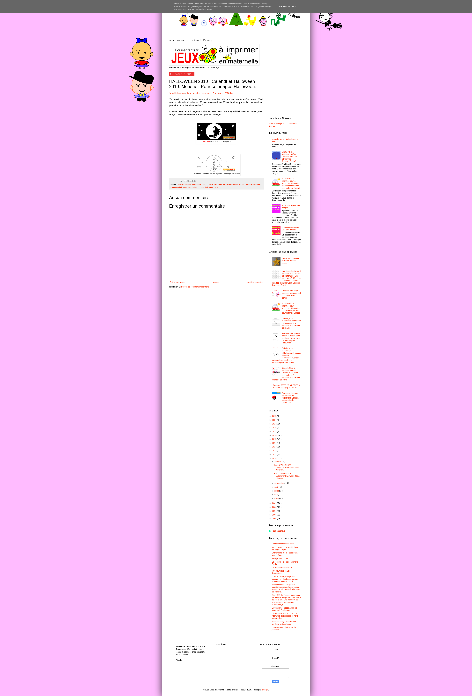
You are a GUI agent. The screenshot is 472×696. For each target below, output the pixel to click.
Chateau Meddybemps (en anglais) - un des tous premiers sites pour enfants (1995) (285, 578)
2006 (274, 515)
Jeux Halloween (177, 93)
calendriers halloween (178, 187)
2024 (274, 420)
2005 (274, 519)
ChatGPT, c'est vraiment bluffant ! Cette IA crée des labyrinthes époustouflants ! (289, 156)
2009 (274, 503)
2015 (274, 439)
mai (276, 495)
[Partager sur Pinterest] (195, 181)
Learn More (284, 6)
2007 (274, 511)
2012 (274, 451)
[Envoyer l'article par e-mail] (181, 181)
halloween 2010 (211, 187)
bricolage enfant (198, 184)
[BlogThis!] (188, 181)
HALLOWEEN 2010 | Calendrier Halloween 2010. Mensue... (287, 476)
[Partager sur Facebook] (192, 181)
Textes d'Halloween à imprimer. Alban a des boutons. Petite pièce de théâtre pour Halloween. (291, 338)
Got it (295, 6)
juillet (276, 491)
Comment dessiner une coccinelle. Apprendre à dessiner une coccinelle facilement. (291, 398)
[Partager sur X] (190, 181)
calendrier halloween (253, 184)
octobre (278, 462)
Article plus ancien (255, 282)
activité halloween (184, 184)
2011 (274, 455)
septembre (279, 483)
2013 (274, 447)
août (276, 487)
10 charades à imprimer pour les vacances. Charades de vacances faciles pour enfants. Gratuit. (291, 183)
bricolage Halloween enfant (233, 184)
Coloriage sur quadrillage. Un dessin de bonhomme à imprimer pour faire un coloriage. (291, 323)
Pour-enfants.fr (278, 531)
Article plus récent (177, 282)
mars (276, 498)
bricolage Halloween (214, 184)
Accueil (216, 282)
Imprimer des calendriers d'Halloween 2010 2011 (211, 93)
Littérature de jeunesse (282, 568)
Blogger (265, 690)
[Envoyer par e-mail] (185, 181)
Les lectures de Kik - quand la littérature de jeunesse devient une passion (285, 616)
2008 (274, 507)
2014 (274, 443)
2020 (274, 428)
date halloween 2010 (196, 187)
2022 (274, 424)
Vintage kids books (280, 558)
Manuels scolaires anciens (283, 544)
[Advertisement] (216, 271)
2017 (274, 432)
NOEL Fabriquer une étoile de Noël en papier (290, 260)
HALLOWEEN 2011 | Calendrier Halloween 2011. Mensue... (287, 467)
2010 (274, 458)
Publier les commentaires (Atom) (195, 287)
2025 (274, 416)
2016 (274, 435)
